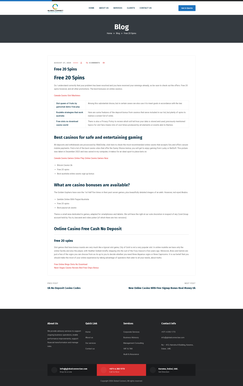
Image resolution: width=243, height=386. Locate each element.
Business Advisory (131, 337)
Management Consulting (133, 343)
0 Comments (94, 63)
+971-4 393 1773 (117, 369)
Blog (118, 33)
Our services (90, 343)
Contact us (90, 349)
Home (109, 33)
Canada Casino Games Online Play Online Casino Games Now (81, 158)
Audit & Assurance (131, 354)
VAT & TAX (128, 349)
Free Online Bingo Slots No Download (70, 264)
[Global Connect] (55, 8)
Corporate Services (131, 332)
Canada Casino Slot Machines (67, 95)
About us (89, 337)
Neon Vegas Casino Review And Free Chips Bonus (76, 268)
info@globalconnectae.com (172, 337)
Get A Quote (187, 8)
